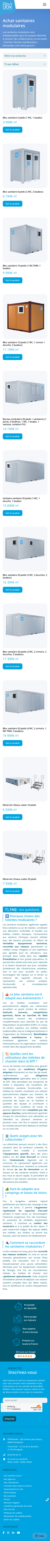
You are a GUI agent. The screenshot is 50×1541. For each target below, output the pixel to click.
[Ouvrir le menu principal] (44, 4)
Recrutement (10, 1496)
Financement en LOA (13, 1489)
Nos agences (10, 1479)
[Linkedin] (13, 1532)
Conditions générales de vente (18, 1506)
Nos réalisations (11, 1482)
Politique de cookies (13, 1512)
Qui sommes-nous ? (13, 1475)
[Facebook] (3, 1532)
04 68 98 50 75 (14, 1454)
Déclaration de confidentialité (17, 1516)
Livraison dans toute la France (18, 1485)
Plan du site (9, 1509)
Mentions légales (12, 1502)
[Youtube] (18, 1532)
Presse (7, 1499)
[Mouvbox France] (8, 7)
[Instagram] (8, 1532)
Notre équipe (10, 1492)
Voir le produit (13, 129)
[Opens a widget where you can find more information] (39, 1536)
